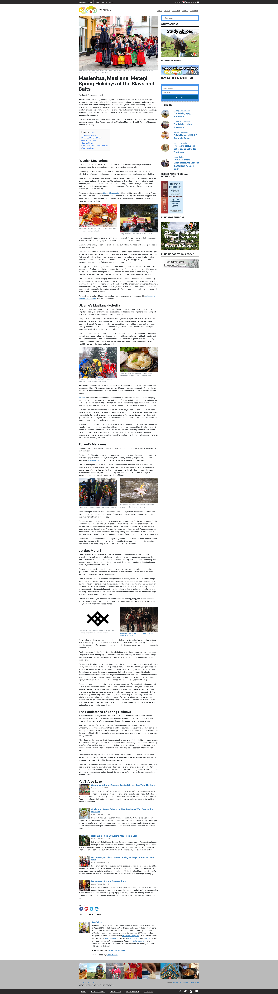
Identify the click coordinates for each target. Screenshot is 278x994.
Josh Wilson (97, 922)
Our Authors (115, 992)
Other (111, 2)
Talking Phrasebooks (182, 111)
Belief (185, 11)
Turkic (97, 2)
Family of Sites (133, 938)
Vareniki (82, 397)
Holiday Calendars (181, 132)
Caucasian (82, 2)
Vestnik (147, 938)
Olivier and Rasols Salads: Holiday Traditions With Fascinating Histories (122, 810)
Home (83, 992)
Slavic (90, 2)
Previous (160, 197)
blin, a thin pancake (111, 193)
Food (159, 11)
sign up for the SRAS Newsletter (185, 982)
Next (201, 197)
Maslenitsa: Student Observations (108, 881)
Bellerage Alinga (139, 941)
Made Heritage (179, 157)
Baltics (104, 2)
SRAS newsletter (111, 938)
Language (176, 11)
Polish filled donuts (95, 460)
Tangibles (194, 11)
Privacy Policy (132, 992)
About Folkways (98, 992)
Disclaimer (148, 992)
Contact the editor (87, 982)
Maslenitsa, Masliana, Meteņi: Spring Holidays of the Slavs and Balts (122, 858)
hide (92, 132)
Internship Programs (130, 936)
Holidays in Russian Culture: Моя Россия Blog (114, 836)
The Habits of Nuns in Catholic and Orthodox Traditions (185, 149)
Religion (177, 143)
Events (167, 11)
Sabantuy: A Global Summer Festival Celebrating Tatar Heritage (123, 785)
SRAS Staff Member (116, 950)
